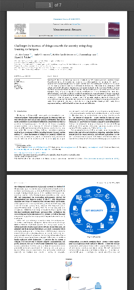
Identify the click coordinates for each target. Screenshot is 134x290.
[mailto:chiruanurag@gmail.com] (68, 147)
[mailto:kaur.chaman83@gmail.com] (23, 149)
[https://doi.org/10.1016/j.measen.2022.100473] (29, 153)
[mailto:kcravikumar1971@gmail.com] (37, 147)
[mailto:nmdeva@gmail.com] (94, 147)
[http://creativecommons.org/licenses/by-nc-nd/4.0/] (102, 158)
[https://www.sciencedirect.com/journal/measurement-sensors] (74, 36)
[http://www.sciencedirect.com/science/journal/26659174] (76, 24)
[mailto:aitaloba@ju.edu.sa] (46, 149)
